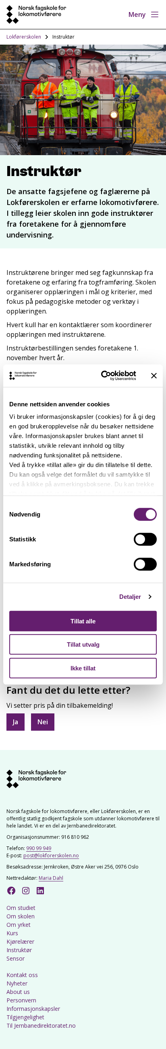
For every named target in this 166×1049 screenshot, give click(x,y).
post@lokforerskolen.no (51, 855)
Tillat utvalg (83, 644)
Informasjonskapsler (33, 1008)
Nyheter (16, 983)
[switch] (145, 539)
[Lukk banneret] (154, 376)
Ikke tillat (83, 667)
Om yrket (18, 924)
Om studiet (20, 908)
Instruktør (19, 950)
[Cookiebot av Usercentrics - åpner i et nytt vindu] (102, 376)
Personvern (21, 1000)
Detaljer (130, 596)
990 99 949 (38, 848)
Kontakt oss (22, 975)
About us (18, 992)
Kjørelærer (20, 941)
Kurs (12, 933)
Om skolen (20, 916)
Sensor (15, 958)
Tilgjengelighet (25, 1017)
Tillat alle (83, 620)
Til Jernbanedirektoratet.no (41, 1025)
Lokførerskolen (23, 36)
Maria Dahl (51, 878)
